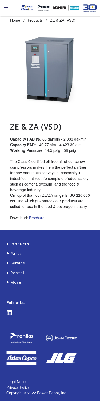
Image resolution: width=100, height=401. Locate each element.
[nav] (6, 12)
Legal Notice (16, 381)
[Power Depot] (50, 8)
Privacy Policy (18, 387)
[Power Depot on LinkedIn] (8, 312)
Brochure (37, 217)
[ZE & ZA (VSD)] (50, 68)
